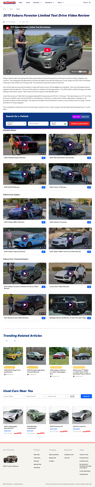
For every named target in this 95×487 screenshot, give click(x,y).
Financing (37, 467)
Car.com (67, 458)
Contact (51, 461)
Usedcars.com (69, 454)
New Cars (76, 117)
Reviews (36, 461)
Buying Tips (37, 464)
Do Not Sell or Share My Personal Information (85, 466)
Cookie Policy (84, 461)
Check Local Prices (79, 124)
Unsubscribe (84, 474)
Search (86, 396)
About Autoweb (54, 454)
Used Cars (85, 117)
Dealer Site (52, 458)
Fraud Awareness (85, 471)
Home (4, 9)
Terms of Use (84, 454)
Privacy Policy (84, 458)
